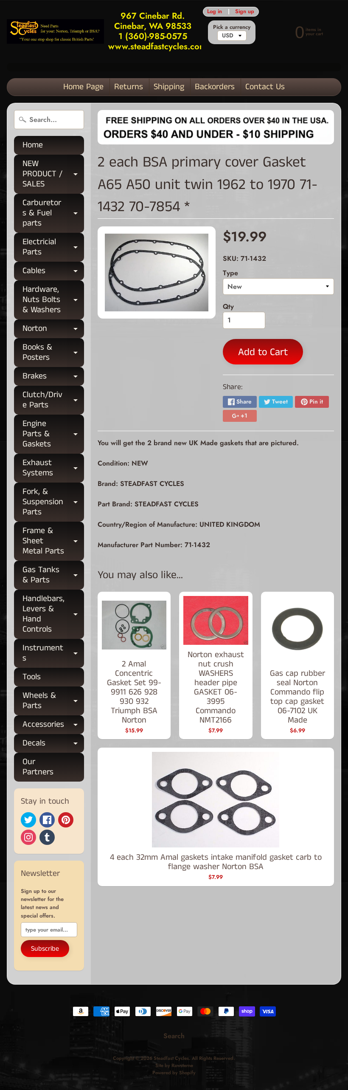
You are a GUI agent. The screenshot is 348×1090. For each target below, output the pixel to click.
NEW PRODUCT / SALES (53, 174)
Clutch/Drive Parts (53, 400)
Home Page (83, 87)
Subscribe (45, 949)
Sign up (244, 11)
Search (174, 1036)
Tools (31, 677)
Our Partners (37, 767)
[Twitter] (28, 819)
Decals (53, 745)
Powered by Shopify (174, 1072)
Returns (128, 87)
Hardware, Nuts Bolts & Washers (53, 299)
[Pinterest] (65, 819)
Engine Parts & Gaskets (53, 434)
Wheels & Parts (53, 701)
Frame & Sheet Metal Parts (53, 541)
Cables (53, 272)
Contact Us (265, 87)
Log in (214, 11)
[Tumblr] (47, 837)
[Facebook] (47, 819)
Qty (228, 306)
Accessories (53, 726)
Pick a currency (231, 27)
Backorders (215, 87)
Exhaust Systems (53, 468)
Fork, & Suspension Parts (53, 502)
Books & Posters (53, 353)
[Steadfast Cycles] (55, 31)
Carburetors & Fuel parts (53, 213)
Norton (53, 330)
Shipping (169, 87)
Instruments (53, 654)
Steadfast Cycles (171, 1058)
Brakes (53, 378)
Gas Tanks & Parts (53, 575)
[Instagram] (28, 837)
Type (230, 273)
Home (32, 145)
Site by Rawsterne (174, 1065)
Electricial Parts (53, 248)
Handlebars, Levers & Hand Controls (53, 614)
